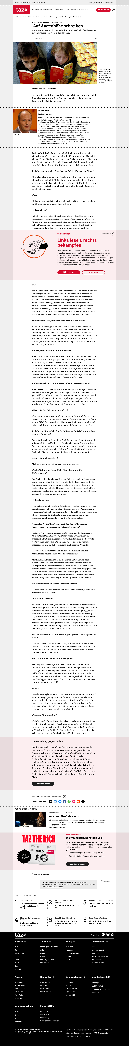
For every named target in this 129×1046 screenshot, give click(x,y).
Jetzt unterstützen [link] (43, 784)
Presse (68, 960)
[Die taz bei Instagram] (112, 936)
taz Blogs (95, 983)
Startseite (18, 17)
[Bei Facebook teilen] (64, 801)
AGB (95, 1033)
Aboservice (44, 1014)
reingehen (18, 998)
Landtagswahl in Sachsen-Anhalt (50, 948)
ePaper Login (45, 1018)
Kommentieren (46, 796)
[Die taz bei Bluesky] (108, 936)
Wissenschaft (32, 17)
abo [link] (90, 3)
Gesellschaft (19, 953)
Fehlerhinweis (56, 796)
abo (93, 947)
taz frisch (43, 985)
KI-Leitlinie (109, 1030)
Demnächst (70, 982)
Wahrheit (18, 969)
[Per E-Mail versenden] (50, 801)
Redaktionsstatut (81, 1030)
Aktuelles (69, 947)
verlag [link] (17, 3)
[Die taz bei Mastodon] (103, 936)
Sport (17, 960)
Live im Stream (71, 989)
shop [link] (33, 3)
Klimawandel (45, 963)
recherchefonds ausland (101, 956)
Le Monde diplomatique (101, 989)
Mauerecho (19, 992)
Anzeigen (18, 1021)
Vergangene (70, 992)
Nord (16, 966)
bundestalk (19, 982)
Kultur (17, 956)
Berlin (17, 963)
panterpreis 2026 (98, 963)
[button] (113, 9)
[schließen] (112, 234)
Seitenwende (103, 1033)
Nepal (42, 953)
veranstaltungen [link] (25, 3)
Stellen (68, 956)
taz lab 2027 (70, 995)
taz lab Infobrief (46, 992)
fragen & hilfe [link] (41, 3)
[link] (42, 9)
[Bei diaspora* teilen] (73, 801)
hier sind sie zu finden (55, 887)
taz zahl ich (96, 953)
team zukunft (45, 982)
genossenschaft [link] (98, 3)
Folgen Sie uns (95, 935)
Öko (24, 17)
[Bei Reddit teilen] (78, 801)
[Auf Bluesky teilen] (59, 801)
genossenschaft (98, 950)
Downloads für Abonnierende (51, 1021)
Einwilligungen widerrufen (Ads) (78, 1036)
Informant (70, 1033)
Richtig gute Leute (47, 960)
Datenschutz (79, 1033)
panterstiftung (97, 960)
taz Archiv (95, 992)
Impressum (89, 1033)
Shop (17, 1018)
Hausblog (69, 950)
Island (42, 956)
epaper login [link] (109, 3)
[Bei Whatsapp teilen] (69, 801)
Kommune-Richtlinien (96, 1030)
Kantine (17, 1015)
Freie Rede (19, 995)
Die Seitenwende (72, 953)
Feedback (44, 1011)
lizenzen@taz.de (29, 1033)
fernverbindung (20, 985)
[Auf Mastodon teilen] (55, 801)
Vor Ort (69, 985)
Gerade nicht (105, 234)
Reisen (17, 1012)
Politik (17, 947)
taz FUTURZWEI (97, 986)
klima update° (20, 989)
